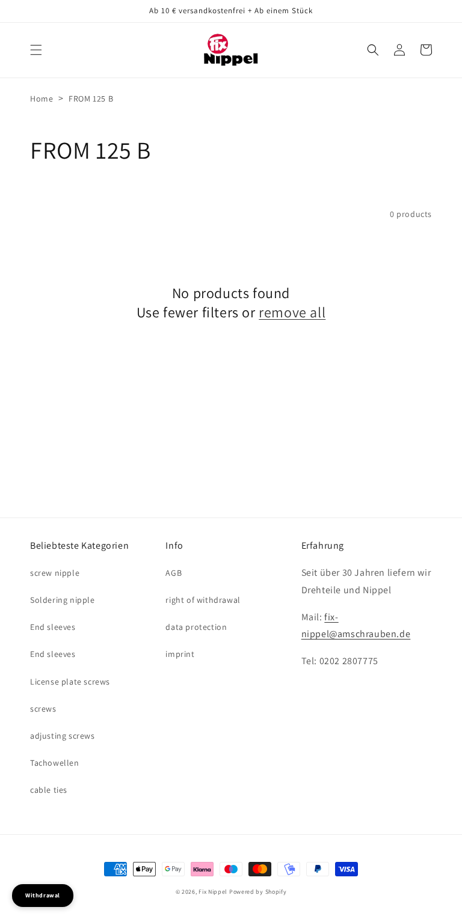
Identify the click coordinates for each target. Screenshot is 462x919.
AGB (173, 572)
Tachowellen (54, 762)
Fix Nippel (213, 892)
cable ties (48, 789)
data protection (196, 626)
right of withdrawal (202, 599)
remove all (292, 312)
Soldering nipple (62, 599)
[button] (36, 50)
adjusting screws (62, 735)
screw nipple (54, 572)
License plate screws (70, 681)
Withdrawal (42, 895)
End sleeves (53, 626)
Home (41, 98)
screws (43, 708)
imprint (179, 654)
